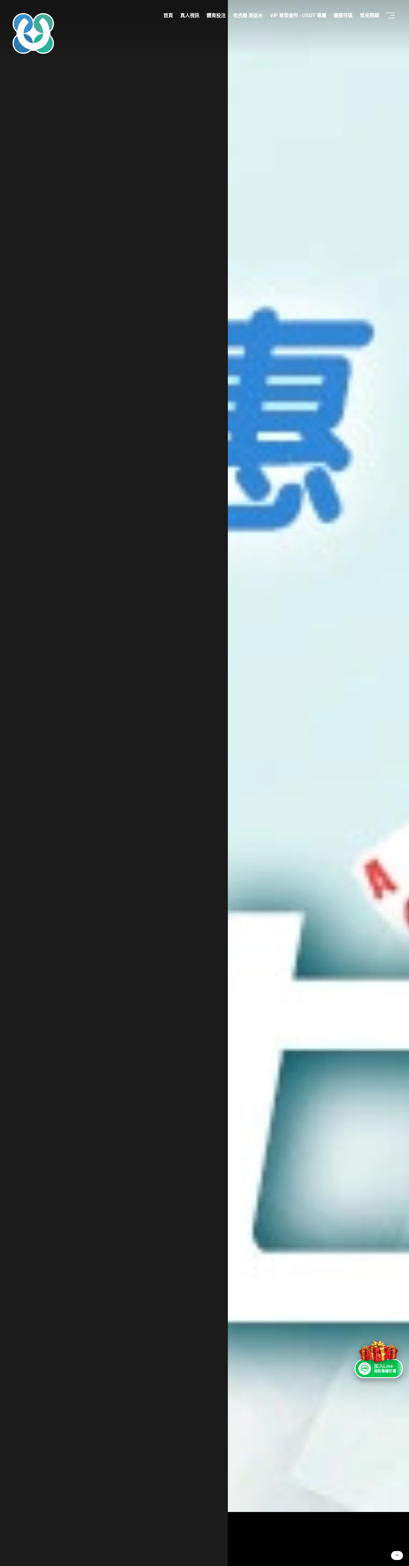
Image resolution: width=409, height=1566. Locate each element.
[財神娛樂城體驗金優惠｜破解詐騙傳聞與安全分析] (33, 33)
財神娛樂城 (102, 103)
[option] (204, 783)
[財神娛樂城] (307, 756)
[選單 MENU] (391, 16)
